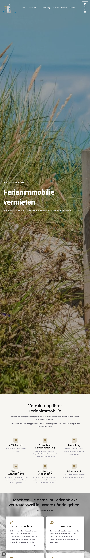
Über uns (56, 8)
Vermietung (46, 8)
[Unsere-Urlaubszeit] (9, 8)
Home (24, 8)
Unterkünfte (33, 8)
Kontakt (64, 8)
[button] (38, 8)
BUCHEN (72, 8)
